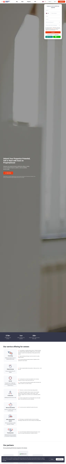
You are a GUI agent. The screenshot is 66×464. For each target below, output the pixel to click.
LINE (58, 36)
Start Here (9, 173)
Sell (35, 1)
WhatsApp (50, 36)
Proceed (53, 32)
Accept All (59, 459)
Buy (17, 1)
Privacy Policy (53, 28)
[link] (5, 460)
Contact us (62, 1)
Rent (22, 1)
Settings (52, 459)
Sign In (55, 1)
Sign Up (50, 1)
